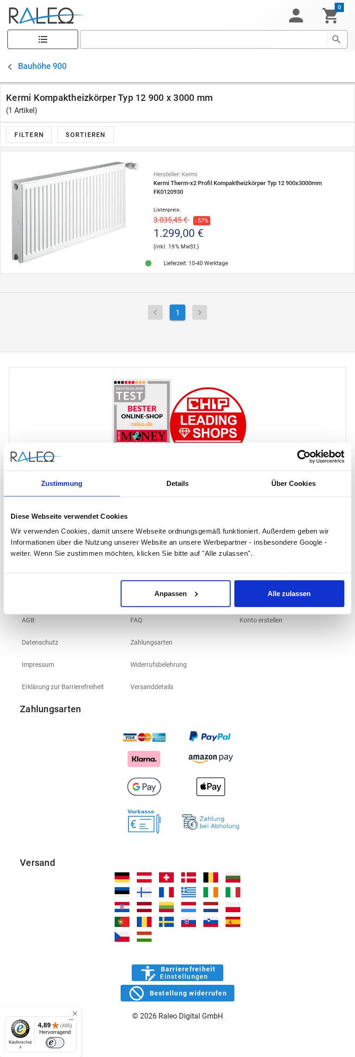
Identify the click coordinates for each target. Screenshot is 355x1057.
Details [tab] (177, 483)
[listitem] (68, 620)
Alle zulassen (289, 593)
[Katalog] (42, 40)
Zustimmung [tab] (61, 483)
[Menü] (71, 1021)
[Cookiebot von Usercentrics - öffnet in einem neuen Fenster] (303, 457)
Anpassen (170, 593)
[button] (296, 15)
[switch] (55, 1042)
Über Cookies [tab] (293, 483)
